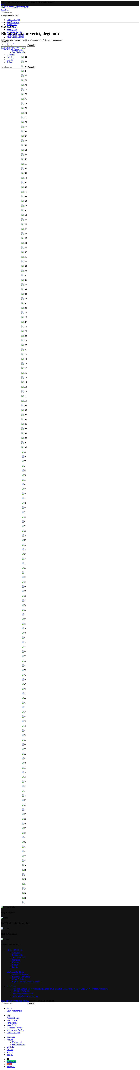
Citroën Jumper (13, 19)
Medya (15, 965)
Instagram (11, 1066)
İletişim (15, 967)
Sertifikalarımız (18, 52)
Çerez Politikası (19, 979)
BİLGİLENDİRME (15, 972)
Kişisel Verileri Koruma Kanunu (26, 982)
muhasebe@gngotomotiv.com (25, 996)
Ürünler (15, 962)
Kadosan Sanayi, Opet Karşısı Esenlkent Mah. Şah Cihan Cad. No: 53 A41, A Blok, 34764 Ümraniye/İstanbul (60, 989)
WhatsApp (11, 1061)
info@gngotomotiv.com (22, 994)
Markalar (16, 960)
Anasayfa (16, 952)
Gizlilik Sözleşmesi (20, 974)
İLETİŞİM (11, 986)
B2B (3, 5)
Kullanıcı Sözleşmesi (21, 977)
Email (9, 1064)
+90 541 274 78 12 (20, 991)
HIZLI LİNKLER (14, 950)
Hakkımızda (17, 50)
